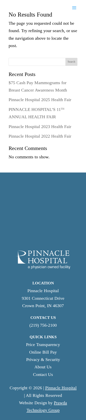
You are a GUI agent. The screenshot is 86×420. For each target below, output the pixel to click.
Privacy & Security (43, 359)
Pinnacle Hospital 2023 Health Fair (40, 126)
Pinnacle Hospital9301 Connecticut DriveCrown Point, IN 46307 (43, 298)
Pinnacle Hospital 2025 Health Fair (40, 99)
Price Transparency (43, 344)
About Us (43, 366)
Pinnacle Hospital (61, 387)
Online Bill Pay (43, 352)
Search (71, 61)
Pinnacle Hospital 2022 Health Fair (40, 136)
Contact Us (43, 374)
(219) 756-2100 (43, 325)
